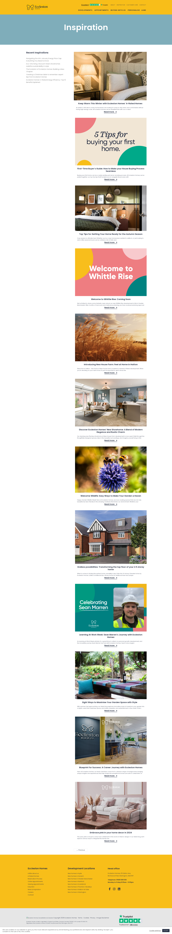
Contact (143, 5)
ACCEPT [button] (165, 931)
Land (143, 10)
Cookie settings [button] (155, 931)
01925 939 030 (121, 880)
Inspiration (121, 5)
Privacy (92, 918)
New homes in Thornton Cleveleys (80, 887)
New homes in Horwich (76, 876)
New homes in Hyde (75, 873)
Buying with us (118, 10)
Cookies (86, 918)
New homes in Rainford (76, 881)
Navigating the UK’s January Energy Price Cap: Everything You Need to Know (44, 59)
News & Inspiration (34, 890)
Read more (109, 112)
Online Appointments (35, 881)
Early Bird (31, 887)
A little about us (33, 873)
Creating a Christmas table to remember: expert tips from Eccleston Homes (44, 75)
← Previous (80, 850)
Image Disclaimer (102, 918)
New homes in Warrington (77, 892)
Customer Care (132, 5)
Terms (80, 918)
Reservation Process (35, 879)
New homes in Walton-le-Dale (78, 890)
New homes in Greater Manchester (80, 879)
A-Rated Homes (33, 876)
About (113, 5)
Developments (85, 10)
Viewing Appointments (36, 884)
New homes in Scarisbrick (77, 884)
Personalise (134, 10)
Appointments (101, 10)
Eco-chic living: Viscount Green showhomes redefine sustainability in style (43, 65)
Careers (30, 892)
